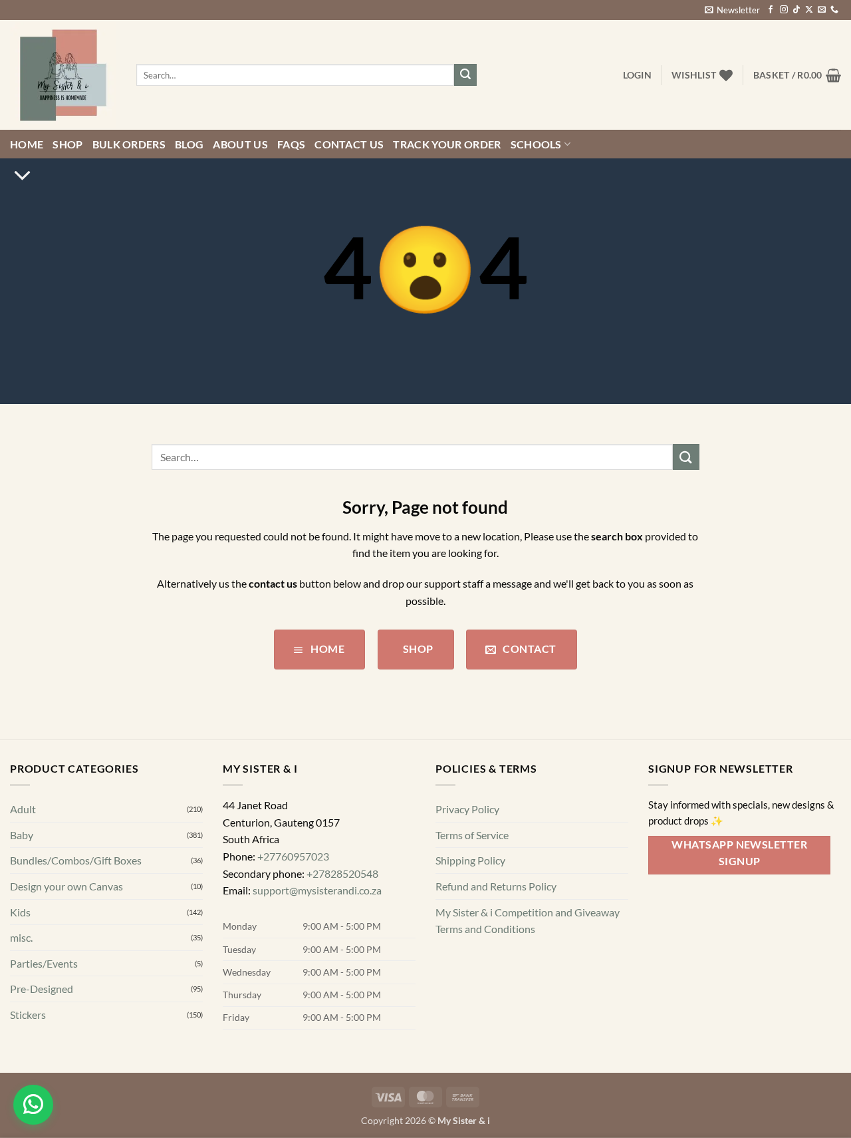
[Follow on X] (809, 34)
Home (26, 167)
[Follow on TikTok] (796, 34)
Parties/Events (44, 987)
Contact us (349, 167)
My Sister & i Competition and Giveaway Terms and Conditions (527, 944)
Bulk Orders (129, 167)
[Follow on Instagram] (784, 34)
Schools (536, 167)
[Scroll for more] (22, 199)
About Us (240, 167)
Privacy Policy (467, 833)
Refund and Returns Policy (495, 910)
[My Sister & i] (63, 98)
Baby (21, 859)
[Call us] (834, 34)
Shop (67, 167)
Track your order (447, 167)
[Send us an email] (822, 34)
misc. (21, 961)
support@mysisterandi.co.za (317, 914)
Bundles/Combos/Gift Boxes (76, 884)
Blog (189, 167)
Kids (20, 935)
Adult (23, 833)
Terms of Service (472, 859)
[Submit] (465, 98)
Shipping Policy (470, 884)
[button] (732, 34)
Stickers (28, 1038)
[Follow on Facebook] (771, 34)
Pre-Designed (41, 1012)
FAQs (291, 167)
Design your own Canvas (66, 910)
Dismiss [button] (660, 11)
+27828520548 (342, 896)
